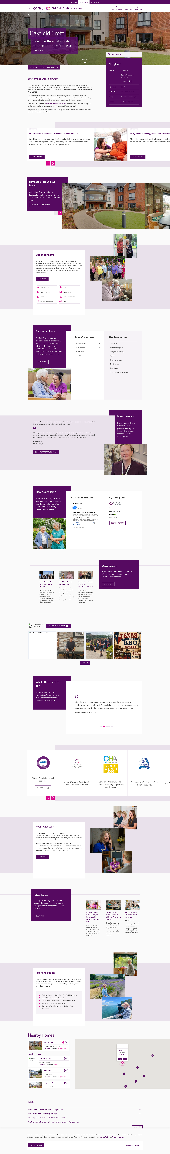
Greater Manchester (51, 15)
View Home (47, 1048)
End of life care (80, 356)
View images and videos (40, 205)
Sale (60, 15)
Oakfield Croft (77, 504)
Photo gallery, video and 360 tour (44, 67)
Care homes (84, 2)
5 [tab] (112, 726)
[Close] (126, 1046)
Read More (41, 788)
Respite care (80, 352)
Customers (95, 2)
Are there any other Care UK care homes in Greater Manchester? (53, 1122)
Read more (42, 279)
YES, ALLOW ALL (36, 1145)
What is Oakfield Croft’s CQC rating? (42, 1114)
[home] (29, 15)
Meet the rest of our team (46, 452)
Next (53, 163)
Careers (74, 2)
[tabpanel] (106, 704)
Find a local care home (38, 15)
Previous (48, 163)
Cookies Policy (104, 1137)
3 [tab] (107, 726)
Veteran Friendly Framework (56, 104)
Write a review (76, 524)
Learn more (42, 857)
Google (60, 1048)
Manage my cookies (133, 1145)
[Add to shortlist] (67, 1058)
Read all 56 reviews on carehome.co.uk (83, 523)
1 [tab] (101, 726)
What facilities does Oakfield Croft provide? (45, 1110)
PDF (65, 1048)
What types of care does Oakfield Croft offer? (46, 1118)
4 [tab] (109, 726)
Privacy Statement (118, 1137)
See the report (117, 523)
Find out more (37, 157)
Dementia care (80, 348)
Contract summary (127, 102)
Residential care (81, 344)
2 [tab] (104, 726)
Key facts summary (127, 97)
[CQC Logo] (115, 505)
